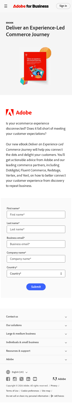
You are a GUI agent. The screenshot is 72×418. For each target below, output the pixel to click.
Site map (46, 390)
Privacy (54, 385)
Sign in (63, 5)
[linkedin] (28, 379)
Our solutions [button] (14, 325)
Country (11, 267)
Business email (15, 238)
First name (13, 208)
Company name (16, 252)
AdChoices (59, 396)
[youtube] (35, 379)
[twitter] (21, 379)
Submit (36, 287)
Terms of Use (12, 390)
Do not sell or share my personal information (27, 396)
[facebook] (8, 379)
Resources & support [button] (18, 351)
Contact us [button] (12, 316)
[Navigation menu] (6, 6)
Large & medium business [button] (21, 333)
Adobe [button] (10, 359)
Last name (12, 223)
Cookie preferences (30, 390)
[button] (36, 372)
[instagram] (15, 379)
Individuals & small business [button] (22, 342)
